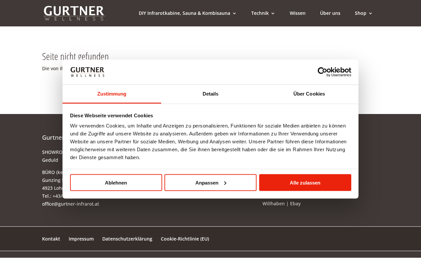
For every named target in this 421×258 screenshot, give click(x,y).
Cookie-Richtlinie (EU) (185, 239)
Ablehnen (116, 182)
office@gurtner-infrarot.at (70, 204)
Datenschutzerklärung (127, 239)
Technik (260, 13)
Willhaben (273, 203)
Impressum (81, 239)
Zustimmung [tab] (112, 94)
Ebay (295, 203)
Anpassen (206, 182)
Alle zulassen (305, 182)
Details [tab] (211, 94)
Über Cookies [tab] (309, 94)
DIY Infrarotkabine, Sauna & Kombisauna (184, 13)
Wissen (298, 13)
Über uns (330, 13)
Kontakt (51, 239)
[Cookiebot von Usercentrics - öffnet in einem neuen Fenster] (322, 72)
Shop (360, 13)
